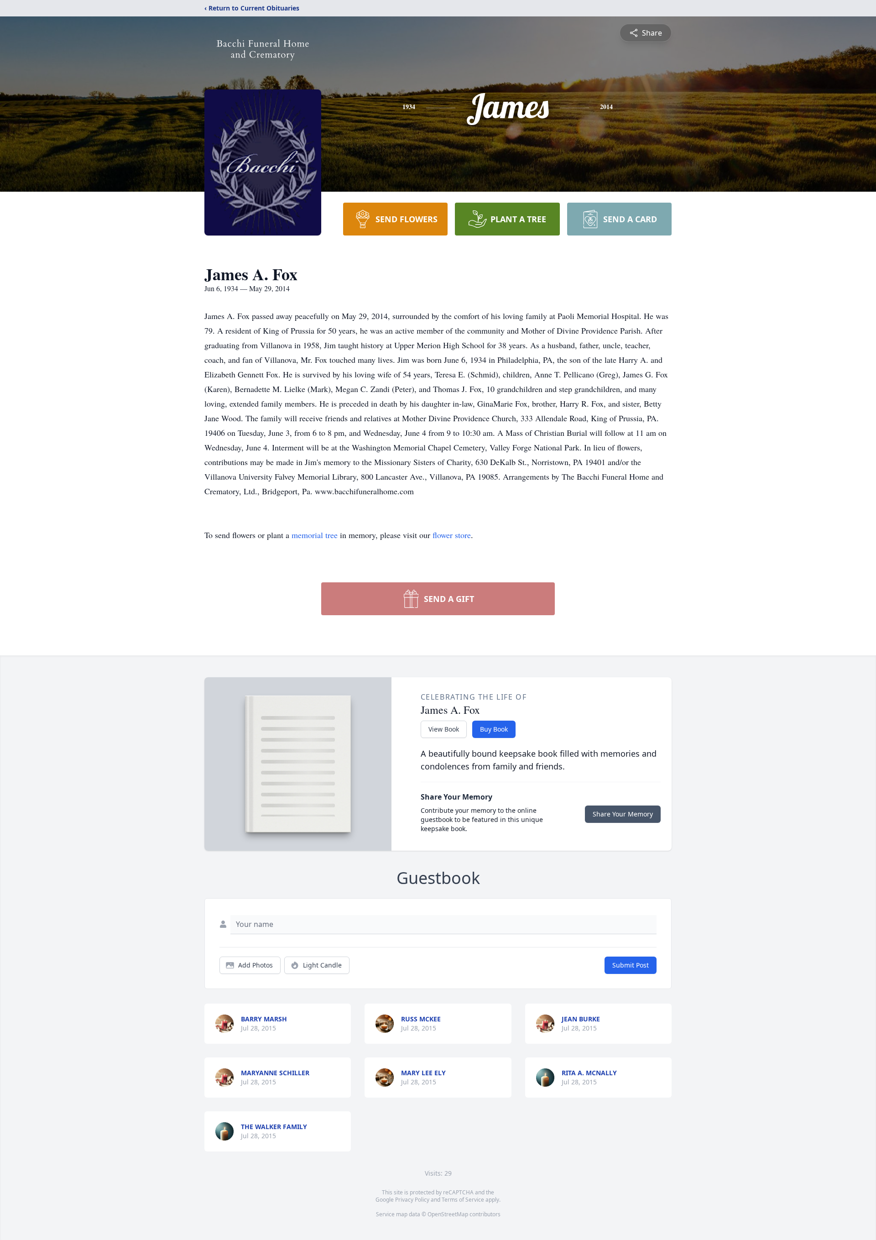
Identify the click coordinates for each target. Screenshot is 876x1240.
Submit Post (630, 965)
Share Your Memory (623, 814)
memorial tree (315, 534)
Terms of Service (463, 1199)
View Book (443, 729)
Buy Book (494, 729)
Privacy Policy (412, 1199)
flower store (452, 534)
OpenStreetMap (448, 1214)
